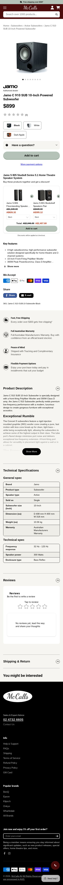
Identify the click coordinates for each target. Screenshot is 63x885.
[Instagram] (9, 853)
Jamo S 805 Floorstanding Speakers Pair (18, 205)
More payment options (31, 164)
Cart (58, 7)
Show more (13, 266)
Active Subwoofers (33, 26)
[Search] (56, 14)
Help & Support (10, 743)
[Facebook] (4, 853)
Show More (31, 451)
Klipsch (7, 801)
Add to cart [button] (31, 228)
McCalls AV (16, 876)
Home (6, 26)
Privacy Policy (10, 767)
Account (52, 7)
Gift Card (7, 772)
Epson (6, 796)
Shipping (7, 753)
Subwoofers (16, 26)
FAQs (6, 748)
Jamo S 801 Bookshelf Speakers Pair (44, 204)
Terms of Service (11, 758)
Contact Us (9, 724)
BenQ (6, 792)
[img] (13, 115)
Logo (30, 8)
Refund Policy (10, 763)
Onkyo (6, 806)
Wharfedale (9, 811)
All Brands (8, 815)
